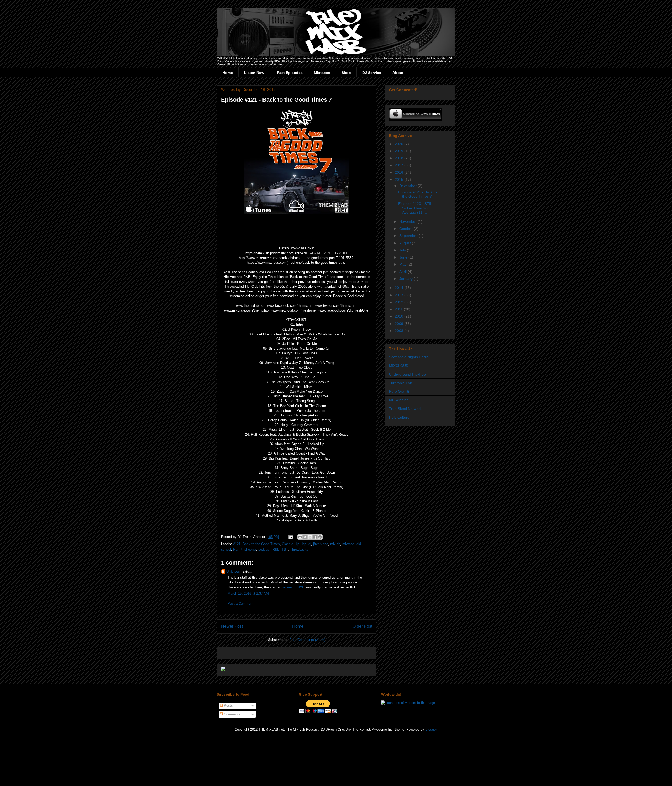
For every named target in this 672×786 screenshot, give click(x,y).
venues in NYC (293, 587)
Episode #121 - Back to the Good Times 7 (417, 194)
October (406, 228)
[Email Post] (290, 537)
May (403, 264)
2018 (399, 158)
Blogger (431, 729)
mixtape (348, 544)
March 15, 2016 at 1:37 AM (248, 593)
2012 (399, 302)
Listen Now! (255, 73)
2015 (399, 179)
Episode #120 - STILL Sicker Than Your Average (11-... (416, 208)
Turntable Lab (400, 383)
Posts (228, 706)
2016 (399, 172)
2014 (399, 288)
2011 (399, 309)
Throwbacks (299, 549)
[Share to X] (310, 537)
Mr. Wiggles (398, 400)
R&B (276, 549)
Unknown (234, 571)
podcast (264, 549)
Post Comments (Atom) (307, 640)
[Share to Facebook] (315, 537)
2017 (399, 165)
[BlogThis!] (305, 537)
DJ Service (371, 73)
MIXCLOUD (398, 365)
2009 (399, 323)
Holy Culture (399, 417)
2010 (399, 316)
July (403, 250)
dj (309, 544)
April (403, 272)
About (397, 73)
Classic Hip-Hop (294, 544)
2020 (399, 144)
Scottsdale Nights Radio (409, 357)
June (403, 257)
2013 (399, 295)
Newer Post (232, 626)
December (408, 186)
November (408, 221)
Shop (346, 73)
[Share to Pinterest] (320, 537)
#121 (236, 544)
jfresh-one (320, 544)
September (409, 236)
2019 (399, 151)
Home (228, 73)
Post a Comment (240, 603)
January (406, 279)
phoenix (250, 549)
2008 (399, 331)
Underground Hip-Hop (407, 374)
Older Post (362, 626)
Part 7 (237, 549)
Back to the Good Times (261, 544)
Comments (231, 714)
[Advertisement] (282, 651)
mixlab (335, 544)
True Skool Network (405, 409)
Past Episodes (290, 73)
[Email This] (300, 537)
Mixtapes (322, 73)
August (405, 243)
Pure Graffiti (399, 391)
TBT (285, 549)
